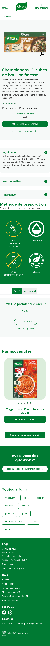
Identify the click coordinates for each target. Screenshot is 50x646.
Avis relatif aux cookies (12, 556)
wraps (8, 529)
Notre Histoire (8, 584)
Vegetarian (10, 498)
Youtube (10, 612)
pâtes (24, 514)
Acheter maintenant (25, 124)
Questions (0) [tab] (30, 291)
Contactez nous (9, 549)
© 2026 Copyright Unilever (19, 633)
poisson (25, 506)
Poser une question (25, 329)
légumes (9, 506)
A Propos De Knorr (10, 600)
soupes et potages (13, 521)
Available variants (25, 114)
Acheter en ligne (25, 419)
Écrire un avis (25, 321)
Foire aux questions (11, 588)
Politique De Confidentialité (14, 560)
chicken (40, 498)
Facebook (4, 612)
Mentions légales (10, 592)
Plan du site (7, 564)
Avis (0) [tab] (17, 291)
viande (33, 521)
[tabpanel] (25, 317)
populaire (9, 514)
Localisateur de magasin (13, 568)
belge (26, 498)
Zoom (42, 54)
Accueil (5, 580)
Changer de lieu (34, 624)
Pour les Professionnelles (13, 596)
